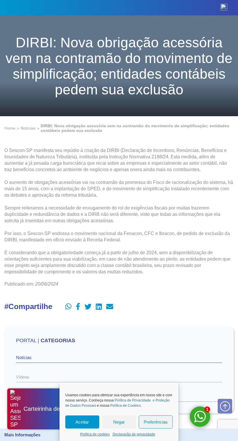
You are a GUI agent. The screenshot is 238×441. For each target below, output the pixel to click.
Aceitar (82, 422)
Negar (119, 422)
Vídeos (22, 376)
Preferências (156, 422)
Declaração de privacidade (134, 434)
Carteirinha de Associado (56, 409)
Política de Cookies (125, 406)
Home (9, 128)
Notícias (28, 128)
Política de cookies (95, 434)
